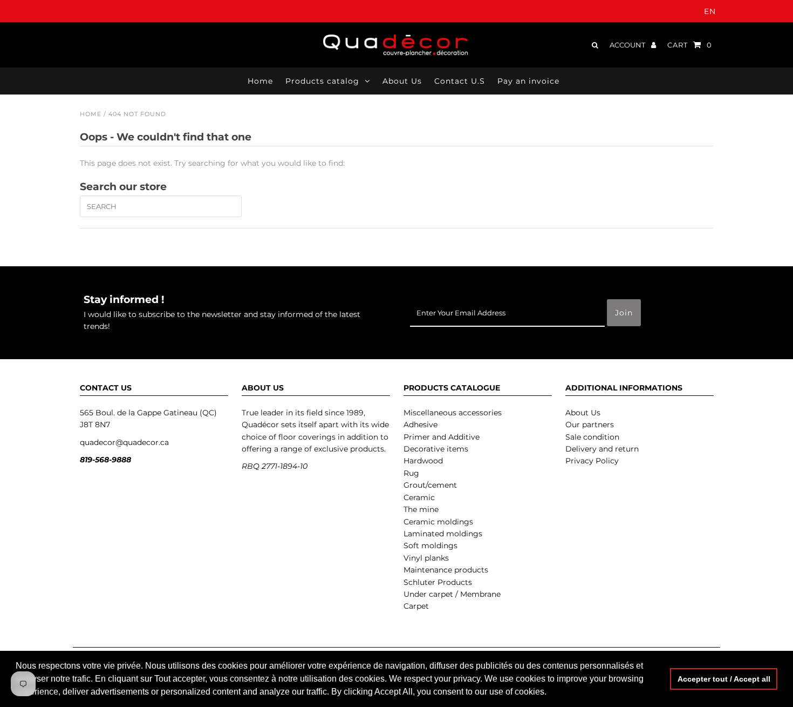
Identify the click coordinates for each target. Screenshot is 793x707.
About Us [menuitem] (402, 81)
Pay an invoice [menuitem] (528, 81)
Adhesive (420, 424)
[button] (550, 693)
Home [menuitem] (260, 81)
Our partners (589, 424)
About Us (582, 413)
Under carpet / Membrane (452, 594)
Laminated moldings (443, 533)
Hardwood (423, 461)
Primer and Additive (442, 437)
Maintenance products (446, 570)
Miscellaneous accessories (453, 413)
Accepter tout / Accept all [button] (724, 679)
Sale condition (592, 437)
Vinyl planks (426, 558)
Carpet (416, 606)
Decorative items (436, 449)
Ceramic (419, 497)
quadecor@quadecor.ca (124, 442)
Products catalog (322, 81)
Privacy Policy (592, 461)
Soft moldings (430, 545)
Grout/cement (430, 485)
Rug (411, 473)
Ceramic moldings (438, 522)
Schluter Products (438, 582)
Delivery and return (602, 449)
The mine (421, 509)
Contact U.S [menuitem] (459, 81)
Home (90, 114)
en (710, 11)
